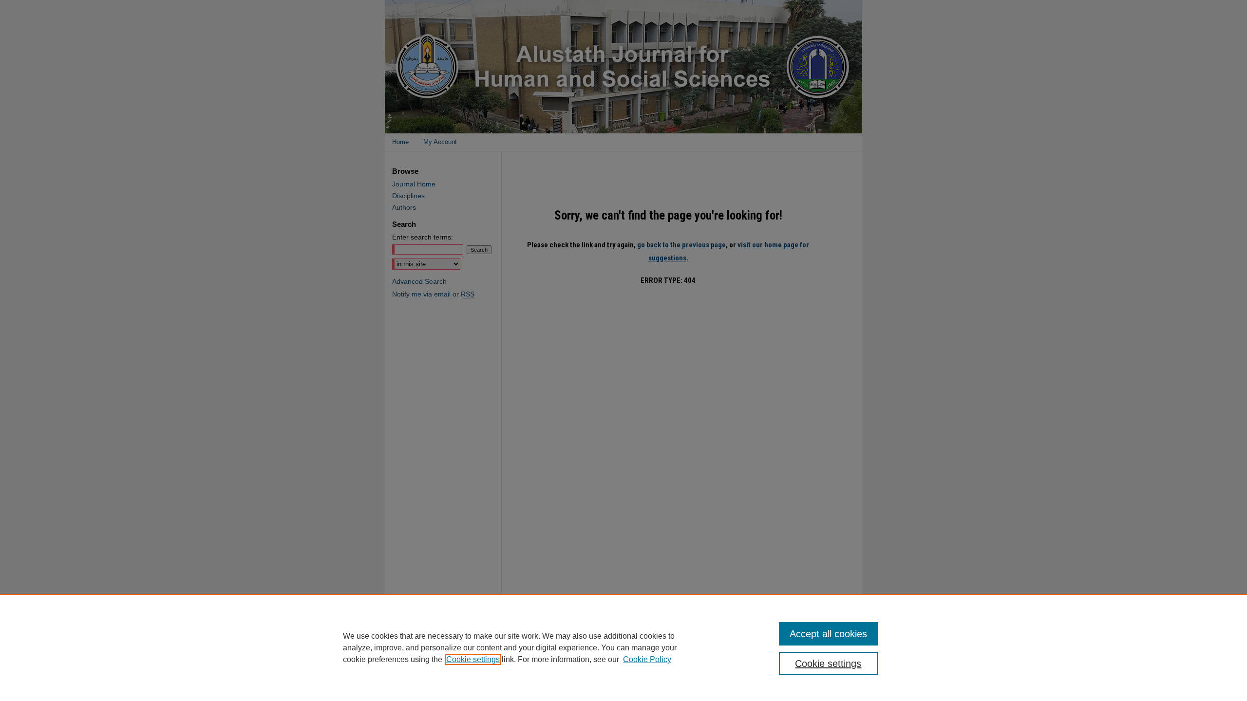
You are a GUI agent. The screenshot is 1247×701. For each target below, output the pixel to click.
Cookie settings (473, 659)
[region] (623, 647)
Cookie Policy (647, 659)
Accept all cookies (828, 633)
